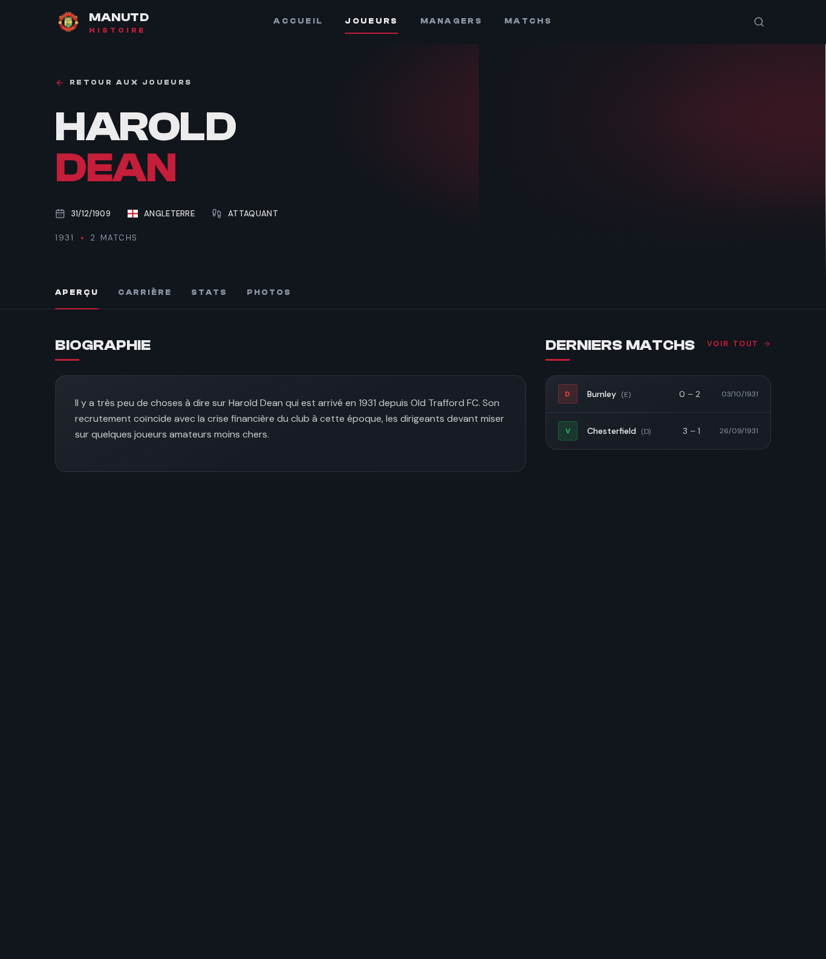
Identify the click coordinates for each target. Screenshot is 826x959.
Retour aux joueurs (131, 82)
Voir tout (733, 344)
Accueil (298, 21)
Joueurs (371, 21)
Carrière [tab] (145, 292)
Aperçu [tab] (77, 292)
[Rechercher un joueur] (759, 22)
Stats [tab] (209, 292)
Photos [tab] (269, 292)
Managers (451, 21)
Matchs (528, 21)
